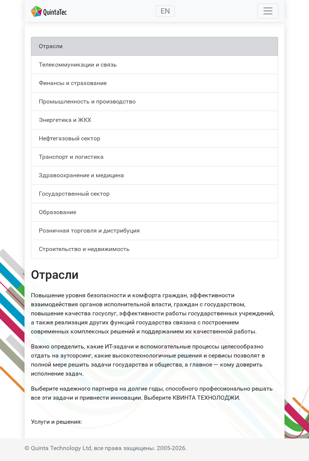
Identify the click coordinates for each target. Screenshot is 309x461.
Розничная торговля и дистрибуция (89, 230)
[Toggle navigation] (267, 10)
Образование (57, 212)
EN (165, 10)
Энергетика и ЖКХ (65, 119)
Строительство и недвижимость (84, 249)
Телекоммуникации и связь (78, 64)
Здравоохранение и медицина (81, 175)
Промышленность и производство (87, 101)
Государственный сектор (74, 193)
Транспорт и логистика (71, 156)
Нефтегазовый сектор (69, 138)
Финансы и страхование (73, 83)
